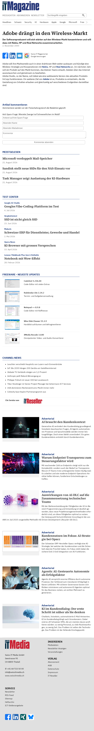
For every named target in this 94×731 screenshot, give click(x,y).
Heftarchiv (9, 702)
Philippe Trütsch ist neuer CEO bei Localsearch (27, 380)
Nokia (45, 66)
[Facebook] (9, 719)
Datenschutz (53, 669)
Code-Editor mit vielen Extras (37, 284)
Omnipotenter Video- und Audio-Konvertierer (44, 338)
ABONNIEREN (23, 15)
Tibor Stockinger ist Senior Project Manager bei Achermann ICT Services (39, 384)
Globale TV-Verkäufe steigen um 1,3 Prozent (27, 372)
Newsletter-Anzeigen (57, 648)
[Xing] (24, 719)
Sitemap (8, 698)
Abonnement (53, 662)
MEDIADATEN (8, 15)
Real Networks (63, 66)
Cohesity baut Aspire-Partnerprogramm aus (26, 392)
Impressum (53, 672)
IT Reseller (52, 675)
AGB (50, 665)
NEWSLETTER (37, 15)
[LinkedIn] (16, 719)
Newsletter (10, 691)
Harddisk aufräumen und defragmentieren (42, 324)
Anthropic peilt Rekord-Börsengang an (24, 376)
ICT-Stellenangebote (14, 705)
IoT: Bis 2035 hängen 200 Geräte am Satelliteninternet (31, 368)
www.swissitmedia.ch (14, 675)
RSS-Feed (9, 695)
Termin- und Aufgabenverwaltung (38, 296)
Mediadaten (53, 645)
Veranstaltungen (55, 652)
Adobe (46, 79)
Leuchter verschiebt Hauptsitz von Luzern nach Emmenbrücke (34, 364)
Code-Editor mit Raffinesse (36, 310)
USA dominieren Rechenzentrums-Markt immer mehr (30, 388)
